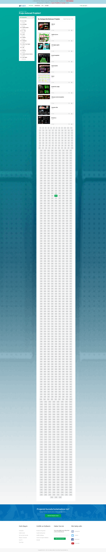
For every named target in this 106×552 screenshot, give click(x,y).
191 (41, 175)
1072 (71, 421)
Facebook (77, 539)
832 (48, 354)
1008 (71, 401)
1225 (41, 472)
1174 (62, 454)
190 (70, 173)
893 (41, 371)
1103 (66, 431)
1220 (54, 469)
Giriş (82, 5)
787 (48, 341)
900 (67, 371)
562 (48, 278)
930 (45, 381)
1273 (41, 487)
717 (56, 321)
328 (48, 213)
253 (70, 190)
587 (41, 286)
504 (67, 261)
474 (56, 253)
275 (52, 198)
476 (63, 253)
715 (48, 321)
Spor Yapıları (24, 57)
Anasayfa (31, 5)
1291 (50, 492)
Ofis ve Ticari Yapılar (26, 44)
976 (48, 394)
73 (55, 142)
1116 (54, 436)
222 (56, 183)
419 (52, 238)
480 (45, 256)
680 (52, 311)
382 (48, 228)
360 (67, 220)
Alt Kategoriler (23, 17)
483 (56, 256)
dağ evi (53, 24)
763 (59, 333)
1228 (54, 472)
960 (56, 389)
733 (48, 326)
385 (59, 228)
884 (41, 369)
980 (63, 394)
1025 (41, 409)
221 (52, 183)
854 (63, 359)
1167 (66, 452)
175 (48, 170)
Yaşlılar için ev (54, 34)
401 (52, 233)
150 (56, 163)
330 (56, 213)
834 (56, 354)
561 (45, 278)
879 (56, 366)
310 (48, 208)
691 (59, 313)
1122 (45, 439)
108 (67, 150)
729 (67, 323)
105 (56, 150)
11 (68, 127)
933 (56, 381)
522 (67, 266)
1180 (54, 457)
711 (67, 318)
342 (67, 215)
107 (63, 150)
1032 (71, 409)
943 (59, 384)
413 (63, 235)
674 (63, 308)
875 (41, 366)
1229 (58, 472)
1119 (66, 436)
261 (67, 193)
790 (59, 341)
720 (67, 321)
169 (59, 168)
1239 (66, 474)
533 (41, 271)
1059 (50, 419)
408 (45, 235)
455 (52, 248)
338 (52, 215)
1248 (71, 477)
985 (48, 396)
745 (59, 328)
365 (52, 223)
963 (67, 389)
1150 (62, 447)
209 (41, 180)
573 (56, 281)
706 (48, 318)
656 (63, 303)
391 (48, 230)
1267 (50, 484)
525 (45, 268)
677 (41, 311)
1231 (66, 472)
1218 (45, 469)
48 (46, 137)
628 (59, 296)
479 (41, 256)
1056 (71, 416)
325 (70, 210)
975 (45, 394)
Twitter (76, 535)
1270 (62, 484)
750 (45, 331)
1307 (60, 497)
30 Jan (53, 72)
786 (45, 341)
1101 (58, 431)
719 (63, 321)
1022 (62, 406)
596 (41, 288)
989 (63, 396)
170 (63, 168)
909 (67, 374)
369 (67, 223)
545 (52, 273)
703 (70, 316)
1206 (62, 464)
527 (52, 268)
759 (45, 333)
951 (56, 386)
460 (70, 248)
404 (63, 233)
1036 (54, 411)
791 (63, 341)
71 (49, 142)
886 (48, 369)
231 (56, 185)
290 (41, 203)
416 (41, 238)
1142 (62, 444)
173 (41, 170)
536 (52, 271)
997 (59, 399)
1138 (45, 444)
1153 (41, 449)
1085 (58, 426)
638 (63, 298)
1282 (45, 489)
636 (56, 298)
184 (48, 173)
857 (41, 361)
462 (45, 251)
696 (45, 316)
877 (48, 366)
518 (52, 266)
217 (70, 180)
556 (59, 276)
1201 (41, 464)
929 (41, 381)
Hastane (24, 37)
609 (56, 291)
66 (68, 140)
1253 (58, 479)
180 (67, 170)
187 (59, 173)
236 (41, 188)
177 (56, 170)
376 (59, 225)
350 (63, 218)
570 (45, 281)
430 (59, 240)
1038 (62, 411)
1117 (58, 436)
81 (46, 145)
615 (45, 293)
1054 (62, 416)
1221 (58, 469)
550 (70, 273)
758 (41, 333)
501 (56, 261)
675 (67, 308)
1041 (41, 414)
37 (46, 135)
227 (41, 185)
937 (70, 381)
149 (52, 163)
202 (48, 178)
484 (59, 256)
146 (41, 163)
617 (52, 293)
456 (56, 248)
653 (52, 303)
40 (55, 135)
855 (67, 359)
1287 (66, 489)
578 (41, 283)
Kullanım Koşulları (40, 530)
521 (63, 266)
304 (59, 205)
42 (62, 135)
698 (52, 316)
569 (41, 281)
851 (52, 359)
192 (45, 175)
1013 (58, 404)
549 (67, 273)
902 (41, 374)
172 (70, 168)
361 (70, 220)
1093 (58, 429)
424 (70, 238)
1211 (50, 467)
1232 (71, 472)
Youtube (77, 543)
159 (56, 165)
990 (67, 396)
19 (59, 130)
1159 (66, 449)
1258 (45, 482)
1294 (62, 492)
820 (70, 349)
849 (45, 359)
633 (45, 298)
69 (43, 142)
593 (63, 286)
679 (48, 311)
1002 (45, 401)
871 (59, 364)
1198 (62, 462)
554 (52, 276)
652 (48, 303)
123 (56, 155)
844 (59, 356)
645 (56, 301)
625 (48, 296)
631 (70, 296)
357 (56, 220)
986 (52, 396)
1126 (62, 439)
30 (59, 132)
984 (45, 396)
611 (63, 291)
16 (49, 130)
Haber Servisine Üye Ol (59, 538)
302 (52, 205)
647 (63, 301)
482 (52, 256)
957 (45, 389)
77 (68, 142)
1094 (62, 429)
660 (45, 306)
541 (70, 271)
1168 (71, 452)
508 (48, 263)
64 (62, 140)
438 (56, 243)
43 (65, 135)
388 (70, 228)
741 (45, 328)
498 (45, 261)
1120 (71, 436)
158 (52, 165)
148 (48, 163)
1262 (62, 482)
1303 (66, 494)
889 (59, 369)
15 (46, 130)
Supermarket (54, 65)
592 (59, 286)
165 (45, 168)
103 (48, 150)
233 (63, 185)
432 (67, 240)
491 (52, 258)
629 (63, 296)
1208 (71, 464)
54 (65, 137)
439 (59, 243)
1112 (71, 434)
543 (45, 273)
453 (45, 248)
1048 (71, 414)
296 (63, 203)
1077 (58, 424)
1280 (71, 487)
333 (67, 213)
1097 (41, 431)
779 (52, 338)
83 (52, 145)
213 (56, 180)
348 (56, 218)
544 (48, 273)
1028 (54, 409)
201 (45, 178)
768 (45, 336)
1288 (71, 489)
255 (45, 193)
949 (48, 386)
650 (41, 303)
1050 (45, 416)
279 (67, 198)
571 (48, 281)
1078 (62, 424)
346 (48, 218)
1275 (50, 487)
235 (70, 185)
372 (45, 225)
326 (41, 213)
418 (48, 238)
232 (59, 185)
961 (59, 389)
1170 (45, 454)
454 (48, 248)
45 (71, 135)
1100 (54, 431)
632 (41, 298)
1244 (54, 477)
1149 (58, 447)
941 (52, 384)
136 (70, 158)
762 (56, 333)
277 (59, 198)
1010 (45, 404)
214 (59, 180)
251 (63, 190)
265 (48, 195)
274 (48, 198)
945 (67, 384)
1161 (41, 452)
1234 (45, 474)
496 (70, 258)
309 (45, 208)
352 (70, 218)
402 (56, 233)
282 (45, 200)
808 (59, 346)
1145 (41, 447)
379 (70, 225)
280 (70, 198)
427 (48, 240)
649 (70, 301)
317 (41, 210)
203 (52, 178)
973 (70, 391)
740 (41, 328)
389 (41, 230)
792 (67, 341)
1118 (62, 436)
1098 (45, 431)
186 (56, 173)
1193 (41, 462)
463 (48, 251)
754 (59, 331)
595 (70, 286)
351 (67, 218)
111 (45, 153)
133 (59, 158)
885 (45, 369)
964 (70, 389)
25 (43, 132)
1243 (50, 477)
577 (70, 281)
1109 (58, 434)
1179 (50, 457)
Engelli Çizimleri (25, 27)
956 (41, 389)
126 (67, 155)
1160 (71, 449)
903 (45, 374)
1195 (50, 462)
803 (41, 346)
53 (62, 137)
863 (63, 361)
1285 (58, 489)
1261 (58, 482)
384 (56, 228)
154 (70, 163)
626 (52, 296)
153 (67, 163)
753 (56, 331)
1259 (50, 482)
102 (45, 150)
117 (67, 153)
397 (70, 230)
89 (71, 145)
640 (70, 298)
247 (48, 190)
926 (63, 379)
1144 (71, 444)
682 (59, 311)
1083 (50, 426)
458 (63, 248)
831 (45, 354)
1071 (66, 421)
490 (48, 258)
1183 (66, 457)
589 (48, 286)
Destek (38, 540)
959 (52, 389)
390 (45, 230)
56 (71, 137)
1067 (50, 421)
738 (67, 326)
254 (41, 193)
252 (67, 190)
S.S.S (42, 5)
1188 (54, 459)
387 (67, 228)
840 (45, 356)
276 (56, 198)
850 (48, 359)
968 (52, 391)
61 (52, 140)
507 (45, 263)
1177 (41, 457)
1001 (41, 401)
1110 (62, 434)
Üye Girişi (21, 542)
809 (63, 346)
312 (56, 208)
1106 (45, 434)
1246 (62, 477)
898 (59, 371)
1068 (54, 421)
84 (55, 145)
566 (63, 278)
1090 (45, 429)
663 (56, 306)
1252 (54, 479)
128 (41, 158)
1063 (66, 419)
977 (52, 394)
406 (70, 233)
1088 (71, 426)
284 (52, 200)
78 (71, 142)
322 (59, 210)
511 (59, 263)
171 (67, 168)
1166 (62, 452)
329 (52, 213)
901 (70, 371)
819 (67, 349)
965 (41, 391)
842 (52, 356)
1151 (66, 447)
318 (45, 210)
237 (45, 188)
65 (65, 140)
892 (70, 369)
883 (70, 366)
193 (48, 175)
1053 (58, 416)
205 (59, 178)
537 (56, 271)
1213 (58, 467)
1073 (41, 424)
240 (56, 188)
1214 (62, 467)
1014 (62, 404)
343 (70, 215)
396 (67, 230)
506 (41, 263)
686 (41, 313)
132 (56, 158)
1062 (62, 419)
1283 (50, 489)
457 (59, 248)
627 (56, 296)
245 (41, 190)
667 (70, 306)
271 (70, 195)
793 (70, 341)
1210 (45, 467)
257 (52, 193)
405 (67, 233)
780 (56, 338)
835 (59, 354)
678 (45, 311)
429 (56, 240)
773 (63, 336)
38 (49, 135)
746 (63, 328)
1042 (45, 414)
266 (52, 195)
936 (67, 381)
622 (70, 293)
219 (45, 183)
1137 (41, 444)
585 (67, 283)
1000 (71, 399)
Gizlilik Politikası (40, 535)
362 (41, 223)
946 (70, 384)
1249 (41, 479)
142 (59, 160)
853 (59, 359)
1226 (45, 472)
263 (41, 195)
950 (52, 386)
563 (52, 278)
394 (59, 230)
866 (41, 364)
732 (45, 326)
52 (59, 137)
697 (48, 316)
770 (52, 336)
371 (41, 225)
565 (59, 278)
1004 (54, 401)
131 (52, 158)
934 (59, 381)
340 (59, 215)
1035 (50, 411)
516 (45, 266)
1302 (62, 494)
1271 (66, 484)
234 (67, 185)
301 (48, 205)
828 (67, 351)
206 (63, 178)
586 (70, 283)
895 (48, 371)
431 (63, 240)
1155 (50, 449)
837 (67, 354)
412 (59, 235)
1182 (62, 457)
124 (59, 155)
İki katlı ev (53, 117)
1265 (41, 484)
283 (48, 200)
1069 (58, 421)
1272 (71, 484)
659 (41, 306)
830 (41, 354)
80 (43, 145)
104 (52, 150)
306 (67, 205)
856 (70, 359)
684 (67, 311)
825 (56, 351)
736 (59, 326)
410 (52, 235)
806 (52, 346)
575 (63, 281)
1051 (50, 416)
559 (70, 276)
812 (41, 349)
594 (67, 286)
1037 (58, 411)
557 (63, 276)
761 (52, 333)
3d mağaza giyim (55, 44)
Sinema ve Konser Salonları (27, 54)
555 (56, 276)
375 (56, 225)
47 (43, 137)
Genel (23, 34)
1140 (54, 444)
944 (63, 384)
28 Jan (53, 61)
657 (67, 303)
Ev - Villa (24, 30)
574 (59, 281)
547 (59, 273)
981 (67, 394)
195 (56, 175)
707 (52, 318)
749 (41, 331)
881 (63, 366)
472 (48, 253)
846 (67, 356)
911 (41, 376)
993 (44, 399)
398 (41, 233)
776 (41, 338)
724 (48, 323)
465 (56, 251)
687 (45, 313)
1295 (66, 492)
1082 (45, 426)
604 (70, 288)
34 (71, 132)
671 (52, 308)
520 (59, 266)
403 (59, 233)
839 (41, 356)
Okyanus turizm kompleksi (57, 97)
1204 (54, 464)
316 (70, 208)
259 (59, 193)
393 (56, 230)
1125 (58, 439)
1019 (50, 406)
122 (52, 155)
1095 (66, 429)
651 (45, 303)
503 (63, 261)
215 (63, 180)
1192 (71, 459)
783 (67, 338)
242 (63, 188)
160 (59, 165)
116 (63, 153)
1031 (66, 409)
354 (45, 220)
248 (52, 190)
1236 (54, 474)
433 (70, 240)
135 (67, 158)
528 (56, 268)
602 (63, 288)
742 (48, 328)
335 (41, 215)
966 (45, 391)
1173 (58, 454)
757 (70, 331)
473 (52, 253)
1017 (41, 406)
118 (70, 153)
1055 (66, 416)
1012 (54, 404)
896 (52, 371)
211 (48, 180)
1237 (58, 474)
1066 (45, 421)
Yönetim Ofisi (54, 107)
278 (63, 198)
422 (63, 238)
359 (63, 220)
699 (56, 316)
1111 (66, 434)
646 (59, 301)
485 (63, 256)
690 (56, 313)
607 (48, 291)
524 (41, 268)
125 (63, 155)
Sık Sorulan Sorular (23, 535)
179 (63, 170)
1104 (71, 431)
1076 (54, 424)
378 (67, 225)
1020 (54, 406)
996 (55, 399)
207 (67, 178)
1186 (45, 459)
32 (65, 132)
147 (45, 163)
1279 (66, 487)
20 (62, 130)
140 (52, 160)
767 (41, 336)
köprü (52, 76)
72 (52, 142)
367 (59, 223)
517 (48, 266)
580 (48, 283)
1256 (71, 479)
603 (67, 288)
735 (56, 326)
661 (48, 306)
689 (52, 313)
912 (45, 376)
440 (63, 243)
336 (45, 215)
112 (48, 153)
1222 (62, 469)
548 (63, 273)
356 (52, 220)
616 (48, 293)
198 (67, 175)
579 (45, 283)
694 (70, 313)
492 (56, 258)
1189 (58, 459)
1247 (66, 477)
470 (41, 253)
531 (67, 268)
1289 (41, 492)
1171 (50, 454)
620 (63, 293)
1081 (41, 426)
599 (52, 288)
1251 (50, 479)
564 (56, 278)
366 (56, 223)
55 (68, 137)
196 (59, 175)
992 (41, 399)
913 (48, 376)
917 (63, 376)
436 (48, 243)
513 (67, 263)
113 (52, 153)
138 (45, 160)
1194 (45, 462)
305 (63, 205)
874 (70, 364)
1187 (50, 459)
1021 (58, 406)
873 (67, 364)
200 (41, 178)
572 (52, 281)
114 (56, 153)
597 (45, 288)
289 (70, 200)
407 (41, 235)
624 (45, 296)
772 (59, 336)
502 (59, 261)
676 (70, 308)
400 (48, 233)
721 (70, 321)
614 (41, 293)
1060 (54, 419)
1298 (45, 494)
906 (56, 374)
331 (59, 213)
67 (71, 140)
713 (41, 321)
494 (63, 258)
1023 (66, 406)
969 (56, 391)
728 (63, 323)
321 (56, 210)
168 (56, 168)
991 (70, 396)
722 (41, 323)
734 (52, 326)
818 (63, 349)
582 (56, 283)
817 (59, 349)
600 (56, 288)
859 (48, 361)
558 (67, 276)
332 (63, 213)
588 (45, 286)
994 (48, 399)
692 (63, 313)
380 (41, 228)
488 (41, 258)
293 (52, 203)
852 (56, 359)
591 (56, 286)
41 (59, 135)
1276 (54, 487)
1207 (66, 464)
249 (56, 190)
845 (63, 356)
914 (52, 376)
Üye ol (86, 5)
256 (48, 193)
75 (62, 142)
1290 (45, 492)
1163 (50, 452)
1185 (41, 459)
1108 (54, 434)
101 (41, 150)
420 (56, 238)
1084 (54, 426)
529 (59, 268)
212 (52, 180)
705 (45, 318)
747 (67, 328)
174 (45, 170)
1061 (58, 419)
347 (52, 218)
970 (59, 391)
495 (67, 258)
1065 (41, 421)
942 (56, 384)
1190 (62, 459)
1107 (50, 434)
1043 (50, 414)
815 (52, 349)
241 (59, 188)
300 (45, 205)
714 (45, 321)
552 (45, 276)
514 (70, 263)
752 (52, 331)
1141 (58, 444)
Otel (23, 47)
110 (41, 153)
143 (63, 160)
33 (68, 132)
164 (41, 168)
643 (48, 301)
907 (59, 374)
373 (48, 225)
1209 (41, 467)
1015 (66, 404)
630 (67, 296)
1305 (52, 497)
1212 (54, 467)
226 (70, 183)
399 (45, 233)
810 (67, 346)
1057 (41, 419)
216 (67, 180)
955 (70, 386)
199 (70, 175)
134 (63, 158)
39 (52, 135)
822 (45, 351)
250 (59, 190)
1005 (58, 401)
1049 (41, 416)
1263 (66, 482)
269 (63, 195)
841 (48, 356)
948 (45, 386)
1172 (54, 454)
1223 (66, 469)
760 (48, 333)
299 (41, 205)
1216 (71, 467)
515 (41, 266)
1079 (66, 424)
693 (67, 313)
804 (45, 346)
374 (52, 225)
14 (43, 130)
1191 (66, 459)
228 (45, 185)
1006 (62, 401)
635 (52, 298)
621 (67, 293)
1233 (41, 474)
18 (55, 130)
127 (70, 155)
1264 (71, 482)
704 (41, 318)
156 (45, 165)
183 (45, 173)
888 (56, 369)
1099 (50, 431)
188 (63, 173)
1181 (58, 457)
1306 (56, 497)
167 (52, 168)
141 (56, 160)
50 (52, 137)
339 (56, 215)
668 (41, 308)
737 (63, 326)
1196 (54, 462)
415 (70, 235)
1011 (50, 404)
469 (70, 251)
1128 (71, 439)
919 (70, 376)
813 (45, 349)
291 (45, 203)
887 (52, 369)
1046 (62, 414)
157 (48, 165)
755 (63, 331)
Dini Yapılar (24, 24)
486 (67, 256)
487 (70, 256)
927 (67, 379)
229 (48, 185)
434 (41, 243)
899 (63, 371)
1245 (58, 477)
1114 (45, 436)
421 (59, 238)
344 (41, 218)
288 (67, 200)
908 (63, 374)
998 (63, 399)
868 (48, 364)
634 (48, 298)
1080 (71, 424)
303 (56, 205)
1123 (50, 439)
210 (45, 180)
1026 (45, 409)
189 (67, 173)
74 (59, 142)
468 (67, 251)
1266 (45, 484)
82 (49, 145)
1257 (41, 482)
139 (48, 160)
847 (70, 356)
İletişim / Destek (23, 537)
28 (52, 132)
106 (59, 150)
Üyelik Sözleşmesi (40, 533)
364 (48, 223)
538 (59, 271)
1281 (41, 489)
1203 (50, 464)
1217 (41, 469)
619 (59, 293)
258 (56, 193)
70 (46, 142)
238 (48, 188)
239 (52, 188)
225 (67, 183)
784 (70, 338)
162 (67, 165)
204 (56, 178)
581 (52, 283)
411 (56, 235)
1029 (58, 409)
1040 (71, 411)
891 (67, 369)
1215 (66, 467)
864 (67, 361)
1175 (66, 454)
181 (70, 170)
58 (43, 140)
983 (41, 396)
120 (45, 155)
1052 (54, 416)
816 (56, 349)
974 (41, 394)
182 (41, 173)
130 (48, 158)
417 (45, 238)
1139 (50, 444)
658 (70, 303)
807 (56, 346)
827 (63, 351)
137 (41, 160)
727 (59, 323)
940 (48, 384)
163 (70, 165)
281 (41, 200)
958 (48, 389)
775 (70, 336)
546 (56, 273)
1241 (41, 477)
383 (52, 228)
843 (56, 356)
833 (52, 354)
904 (48, 374)
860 (52, 361)
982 (70, 394)
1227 (50, 472)
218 (41, 183)
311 (52, 208)
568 (70, 278)
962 (63, 389)
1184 (71, 457)
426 (45, 240)
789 (56, 341)
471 (45, 253)
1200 (71, 462)
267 (56, 195)
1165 (58, 452)
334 (70, 213)
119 (41, 155)
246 (45, 190)
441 (67, 243)
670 (48, 308)
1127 (66, 439)
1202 (45, 464)
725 (52, 323)
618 (56, 293)
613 (70, 291)
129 (45, 158)
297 (67, 203)
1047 (66, 414)
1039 (66, 411)
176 (52, 170)
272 (41, 198)
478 (70, 253)
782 (63, 338)
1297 (41, 494)
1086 (62, 426)
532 (70, 268)
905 (52, 374)
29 (55, 132)
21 (65, 130)
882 (67, 366)
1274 (45, 487)
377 (63, 225)
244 (70, 188)
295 (59, 203)
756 (67, 331)
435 (45, 243)
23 (71, 130)
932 (52, 381)
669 (45, 308)
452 (41, 248)
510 (56, 263)
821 (41, 351)
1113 (41, 436)
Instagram (77, 531)
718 (59, 321)
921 (45, 379)
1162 (45, 452)
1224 (71, 469)
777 (45, 338)
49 (49, 137)
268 (59, 195)
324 (67, 210)
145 (70, 160)
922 (48, 379)
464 (52, 251)
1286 (62, 489)
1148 (54, 447)
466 (59, 251)
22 (68, 130)
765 (67, 333)
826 (59, 351)
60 (49, 140)
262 (70, 193)
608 (52, 291)
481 (48, 256)
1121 (41, 439)
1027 (50, 409)
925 (59, 379)
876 (45, 366)
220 (48, 183)
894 (45, 371)
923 (52, 379)
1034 (45, 411)
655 (59, 303)
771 (56, 336)
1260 (54, 482)
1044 (54, 414)
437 (52, 243)
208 (70, 178)
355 (48, 220)
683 (63, 311)
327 (45, 213)
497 (41, 261)
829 (70, 351)
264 (45, 195)
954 (67, 386)
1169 (41, 454)
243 (67, 188)
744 (56, 328)
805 (48, 346)
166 (48, 168)
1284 (54, 489)
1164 (54, 452)
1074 (45, 424)
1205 (58, 464)
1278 (62, 487)
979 (59, 394)
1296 (71, 492)
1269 (58, 484)
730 (70, 323)
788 (52, 341)
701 (63, 316)
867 (45, 364)
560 (41, 278)
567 (67, 278)
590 (52, 286)
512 (63, 263)
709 (59, 318)
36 (43, 135)
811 (70, 346)
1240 (71, 474)
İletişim (46, 5)
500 (52, 261)
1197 (58, 462)
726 (56, 323)
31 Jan (53, 51)
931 (48, 381)
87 (65, 145)
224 (63, 183)
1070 (62, 421)
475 (59, 253)
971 (63, 391)
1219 (50, 469)
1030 (62, 409)
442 (70, 243)
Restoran (24, 50)
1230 (62, 472)
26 (46, 132)
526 (48, 268)
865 (70, 361)
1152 (71, 447)
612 (67, 291)
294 (56, 203)
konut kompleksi (55, 55)
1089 (41, 429)
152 (63, 163)
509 (52, 263)
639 (67, 298)
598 (48, 288)
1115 (50, 436)
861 (56, 361)
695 (41, 316)
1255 (66, 479)
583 (59, 283)
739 (70, 326)
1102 (62, 431)
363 (45, 223)
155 (41, 165)
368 (63, 223)
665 (63, 306)
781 (59, 338)
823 (48, 351)
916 (59, 376)
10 (64, 127)
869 (52, 364)
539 (63, 271)
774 (67, 336)
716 (52, 321)
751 (48, 331)
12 (71, 127)
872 (63, 364)
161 (63, 165)
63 (59, 140)
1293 (58, 492)
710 (63, 318)
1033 (41, 411)
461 (41, 251)
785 (41, 341)
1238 (62, 474)
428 (52, 240)
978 (56, 394)
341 (63, 215)
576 (67, 281)
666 (67, 306)
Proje (25, 11)
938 (41, 384)
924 (56, 379)
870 (56, 364)
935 (63, 381)
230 (52, 185)
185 (52, 173)
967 (48, 391)
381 (45, 228)
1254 (62, 479)
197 (63, 175)
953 (63, 386)
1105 (41, 434)
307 (70, 205)
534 (45, 271)
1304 (71, 494)
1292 (54, 492)
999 (66, 399)
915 (56, 376)
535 (48, 271)
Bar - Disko (24, 20)
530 (63, 268)
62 (55, 140)
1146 (45, 447)
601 (59, 288)
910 (70, 374)
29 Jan (53, 40)
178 (59, 170)
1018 (45, 406)
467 (63, 251)
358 (59, 220)
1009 (41, 404)
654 (56, 303)
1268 (54, 484)
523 (70, 266)
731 (41, 326)
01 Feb (53, 30)
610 (59, 291)
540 (67, 271)
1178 (45, 457)
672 (56, 308)
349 (59, 218)
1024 (71, 406)
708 (56, 318)
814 (48, 349)
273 (45, 198)
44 (68, 135)
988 (59, 396)
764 (63, 333)
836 (63, 354)
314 (63, 208)
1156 (54, 449)
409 (48, 235)
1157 (58, 449)
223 (59, 183)
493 (59, 258)
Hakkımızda (37, 5)
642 (45, 301)
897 (56, 371)
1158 (62, 449)
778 (48, 338)
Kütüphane (24, 40)
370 (70, 223)
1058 (45, 419)
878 (52, 366)
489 (45, 258)
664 (59, 306)
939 (45, 384)
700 (59, 316)
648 (67, 301)
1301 (58, 494)
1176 (71, 454)
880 (59, 366)
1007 (66, 401)
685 (70, 311)
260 (63, 193)
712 (70, 318)
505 (70, 261)
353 (41, 220)
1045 (58, 414)
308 (41, 208)
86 (62, 145)
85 (59, 145)
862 (59, 361)
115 (59, 153)
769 (48, 336)
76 (65, 142)
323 (63, 210)
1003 (50, 401)
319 (48, 210)
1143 (66, 444)
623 (41, 296)
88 (68, 145)
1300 (54, 494)
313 (59, 208)
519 (56, 266)
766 (70, 333)
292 (48, 203)
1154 (45, 449)
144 (67, 160)
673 (59, 308)
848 (41, 359)
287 (63, 200)
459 (67, 248)
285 (56, 200)
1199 (66, 462)
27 (49, 132)
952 (59, 386)
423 (67, 238)
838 (70, 354)
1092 (54, 429)
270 (67, 195)
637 (59, 298)
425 (41, 240)
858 (45, 361)
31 (62, 132)
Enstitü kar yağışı (55, 86)
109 (70, 150)
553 (48, 276)
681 (56, 311)
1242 (45, 477)
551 (41, 276)
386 (63, 228)
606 (45, 291)
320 (52, 210)
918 (67, 376)
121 (48, 155)
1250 (45, 479)
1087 (66, 426)
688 (48, 313)
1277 (58, 487)
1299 (50, 494)
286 (59, 200)
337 (48, 215)
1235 (50, 474)
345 (45, 218)
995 (52, 399)
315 (67, 208)
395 (63, 230)
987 (56, 396)
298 (70, 203)
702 (67, 316)
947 (41, 386)
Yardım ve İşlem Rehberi (42, 537)
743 (52, 328)
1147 (50, 447)
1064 (71, 419)
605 (41, 291)
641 (41, 301)
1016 (71, 404)
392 (52, 230)
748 (70, 328)
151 (59, 163)
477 (67, 253)
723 (45, 323)
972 (67, 391)
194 (52, 175)
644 (52, 301)
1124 (54, 439)
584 (63, 283)
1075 (50, 424)
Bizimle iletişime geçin (53, 515)
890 (63, 369)
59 (46, 140)
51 (55, 137)
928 (70, 379)
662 (52, 306)
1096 (71, 429)
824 (52, 351)
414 (67, 235)
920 (41, 379)
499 (48, 261)
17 (52, 130)
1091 (50, 429)
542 (41, 273)
